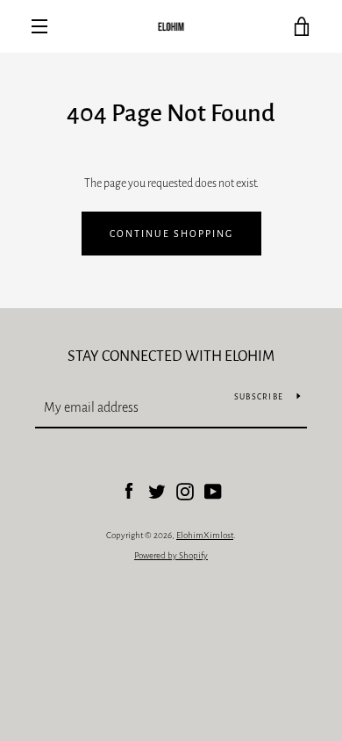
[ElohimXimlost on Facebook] (129, 491)
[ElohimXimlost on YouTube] (213, 491)
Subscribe (258, 396)
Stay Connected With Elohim (171, 356)
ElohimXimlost (204, 535)
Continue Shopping (171, 233)
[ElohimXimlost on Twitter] (157, 491)
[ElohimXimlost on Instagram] (185, 491)
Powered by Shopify (171, 555)
